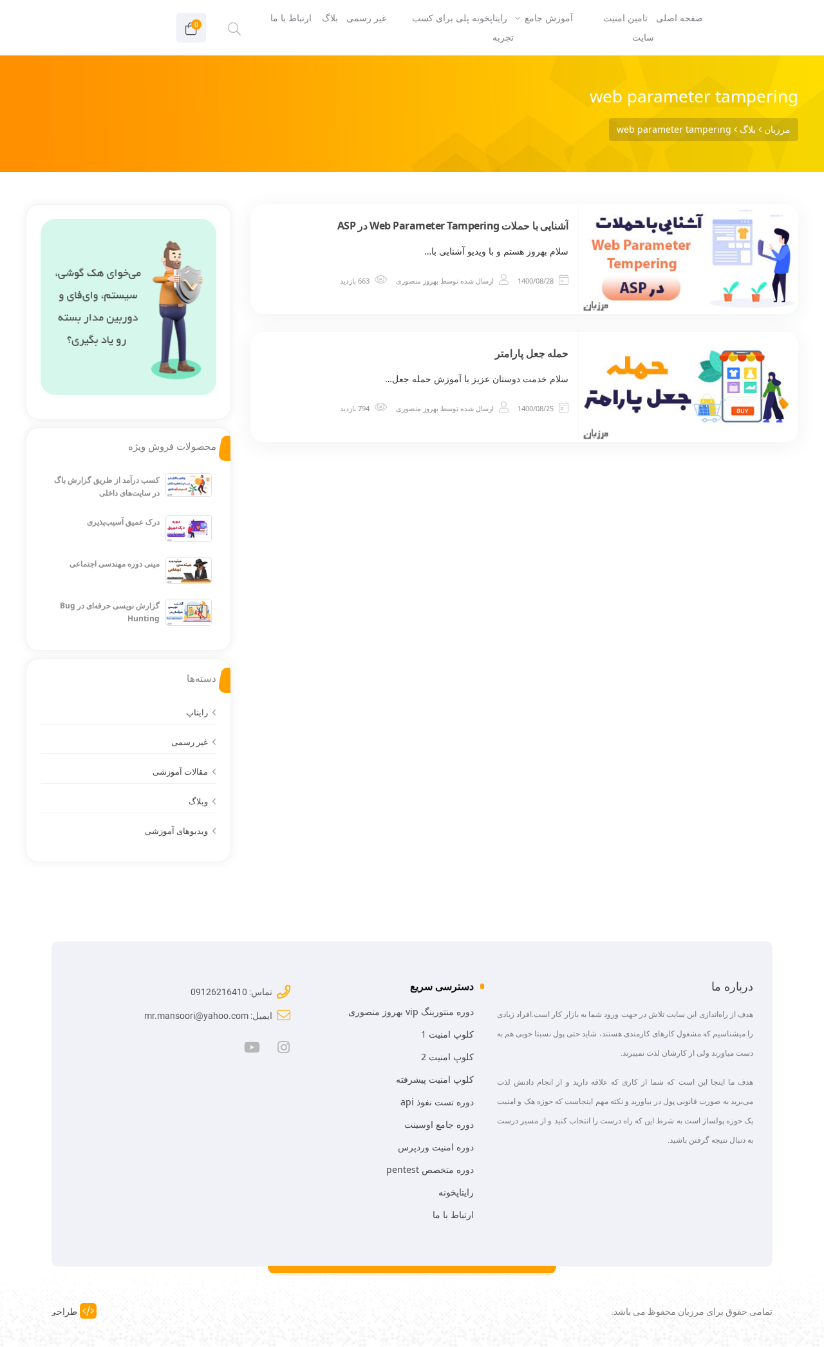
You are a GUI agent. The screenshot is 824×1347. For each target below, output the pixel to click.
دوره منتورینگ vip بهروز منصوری (411, 1011)
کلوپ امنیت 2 (447, 1057)
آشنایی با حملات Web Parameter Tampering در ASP (453, 225)
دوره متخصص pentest (430, 1169)
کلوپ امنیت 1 (447, 1034)
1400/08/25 (536, 408)
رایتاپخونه (456, 1192)
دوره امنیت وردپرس (436, 1147)
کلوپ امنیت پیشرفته (435, 1079)
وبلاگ (198, 801)
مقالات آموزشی (180, 771)
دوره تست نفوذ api (437, 1102)
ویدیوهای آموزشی (176, 831)
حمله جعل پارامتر (531, 353)
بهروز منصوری (417, 281)
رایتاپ (197, 712)
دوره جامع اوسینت (439, 1124)
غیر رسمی (189, 742)
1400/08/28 (536, 281)
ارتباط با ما (453, 1214)
